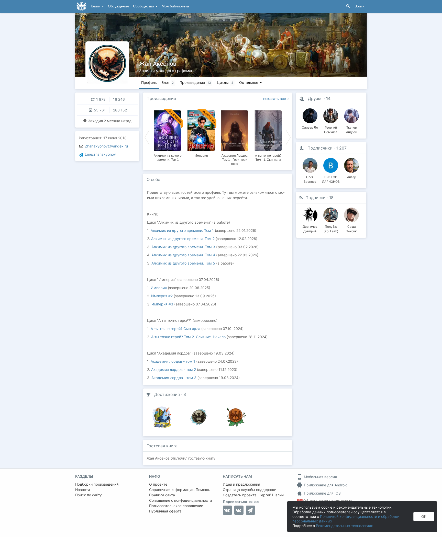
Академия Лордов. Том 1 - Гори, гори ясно (235, 160)
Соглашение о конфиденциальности (180, 500)
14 (328, 98)
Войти (359, 6)
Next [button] (288, 137)
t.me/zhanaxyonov (100, 154)
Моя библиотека (175, 6)
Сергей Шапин (271, 495)
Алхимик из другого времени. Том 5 (183, 263)
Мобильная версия (320, 477)
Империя (201, 155)
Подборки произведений (96, 484)
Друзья (315, 98)
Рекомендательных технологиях (344, 525)
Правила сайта (162, 495)
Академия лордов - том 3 (173, 377)
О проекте (158, 484)
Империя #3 (162, 304)
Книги (96, 6)
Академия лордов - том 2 (173, 369)
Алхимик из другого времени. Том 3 (183, 247)
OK (423, 516)
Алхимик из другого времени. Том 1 (182, 230)
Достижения (167, 394)
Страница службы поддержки (249, 489)
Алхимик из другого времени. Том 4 (183, 255)
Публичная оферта (165, 511)
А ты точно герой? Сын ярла (175, 328)
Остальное (249, 82)
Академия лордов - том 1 (173, 361)
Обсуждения (118, 6)
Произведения (161, 98)
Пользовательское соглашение (176, 506)
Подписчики (320, 148)
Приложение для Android (325, 485)
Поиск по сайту (88, 495)
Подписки (315, 197)
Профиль (149, 82)
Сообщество (144, 6)
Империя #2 (162, 296)
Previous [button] (147, 137)
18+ (299, 500)
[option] (167, 135)
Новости (82, 489)
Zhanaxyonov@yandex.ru (106, 146)
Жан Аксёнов (157, 63)
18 (331, 197)
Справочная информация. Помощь (179, 489)
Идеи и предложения (241, 484)
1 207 (341, 148)
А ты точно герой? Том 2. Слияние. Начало (188, 337)
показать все (274, 98)
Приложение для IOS (322, 493)
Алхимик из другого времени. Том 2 (183, 238)
